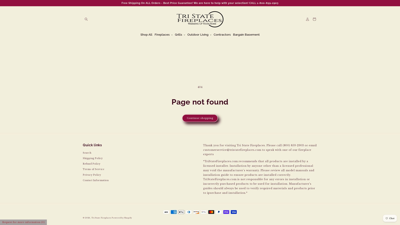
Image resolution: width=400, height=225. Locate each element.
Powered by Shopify (122, 218)
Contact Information (96, 180)
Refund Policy (91, 163)
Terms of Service (93, 169)
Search (87, 152)
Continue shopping (200, 118)
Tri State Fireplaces (101, 218)
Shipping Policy (93, 158)
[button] (86, 19)
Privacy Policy (92, 174)
